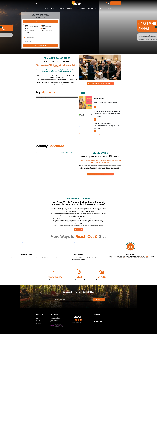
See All (100, 134)
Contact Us (110, 8)
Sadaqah (108, 93)
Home (46, 8)
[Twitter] (78, 320)
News (101, 8)
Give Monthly (81, 8)
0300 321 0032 (99, 321)
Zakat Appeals (116, 93)
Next (156, 27)
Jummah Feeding (54, 317)
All (83, 93)
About (53, 8)
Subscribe (98, 299)
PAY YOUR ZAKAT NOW (57, 58)
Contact (38, 321)
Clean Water (100, 93)
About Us (38, 320)
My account (38, 317)
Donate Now (115, 3)
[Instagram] (81, 320)
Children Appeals (90, 93)
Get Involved (92, 8)
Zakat (60, 8)
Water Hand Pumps (54, 320)
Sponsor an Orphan (54, 321)
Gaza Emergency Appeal (55, 318)
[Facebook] (76, 320)
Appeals (69, 8)
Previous (1, 27)
